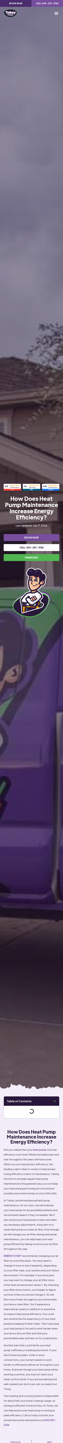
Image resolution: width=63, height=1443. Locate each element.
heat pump (39, 1149)
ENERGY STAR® (13, 1255)
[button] (56, 13)
